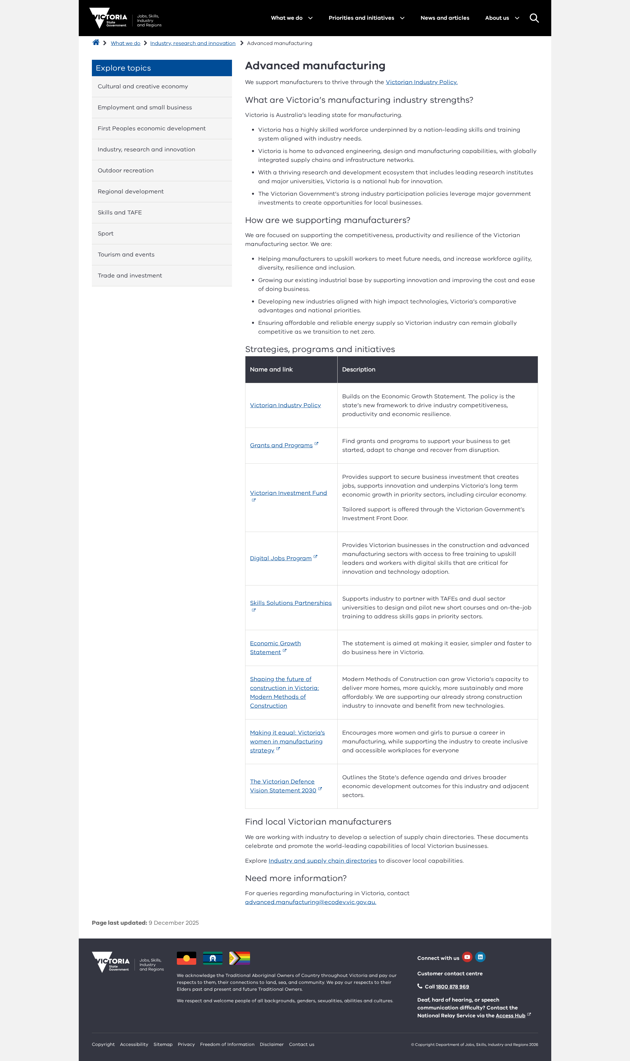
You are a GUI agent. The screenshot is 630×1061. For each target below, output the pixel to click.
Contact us (301, 1044)
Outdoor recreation (126, 170)
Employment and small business (145, 107)
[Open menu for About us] (517, 18)
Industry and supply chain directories (323, 861)
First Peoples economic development (152, 128)
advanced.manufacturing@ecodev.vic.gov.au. (310, 902)
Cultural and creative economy (143, 86)
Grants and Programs (281, 445)
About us (497, 18)
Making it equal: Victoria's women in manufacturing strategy (287, 741)
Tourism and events (126, 254)
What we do (287, 18)
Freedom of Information (227, 1044)
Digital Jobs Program (281, 558)
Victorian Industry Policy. (422, 82)
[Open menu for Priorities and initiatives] (402, 18)
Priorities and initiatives (361, 18)
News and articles (445, 18)
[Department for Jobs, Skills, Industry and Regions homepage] (125, 18)
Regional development (131, 191)
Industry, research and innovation (193, 43)
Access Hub (510, 1015)
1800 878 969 (452, 986)
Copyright (103, 1044)
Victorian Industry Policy (285, 405)
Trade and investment (130, 275)
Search (534, 18)
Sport (106, 233)
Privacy (186, 1044)
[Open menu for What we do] (310, 18)
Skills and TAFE (120, 212)
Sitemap (163, 1044)
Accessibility (134, 1044)
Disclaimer (272, 1044)
